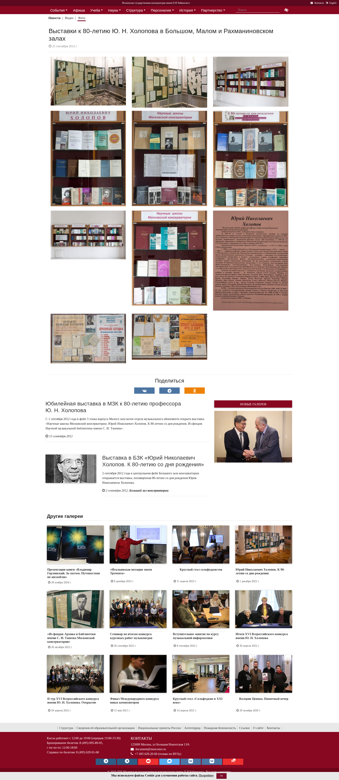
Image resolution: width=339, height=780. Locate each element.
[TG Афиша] (127, 762)
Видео (69, 18)
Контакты (273, 728)
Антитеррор (192, 728)
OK (221, 776)
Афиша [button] (79, 10)
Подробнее (206, 775)
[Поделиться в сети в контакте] (144, 390)
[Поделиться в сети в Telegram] (169, 390)
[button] (220, 437)
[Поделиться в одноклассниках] (194, 390)
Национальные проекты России (159, 728)
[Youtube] (148, 762)
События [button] (57, 10)
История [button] (186, 10)
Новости (54, 18)
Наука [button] (113, 10)
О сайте (258, 728)
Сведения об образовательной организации (106, 728)
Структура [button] (134, 10)
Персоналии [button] (161, 10)
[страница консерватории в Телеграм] (106, 762)
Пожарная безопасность (220, 728)
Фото (81, 18)
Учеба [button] (95, 10)
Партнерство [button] (211, 10)
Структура (66, 728)
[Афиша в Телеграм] (233, 762)
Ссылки (244, 728)
